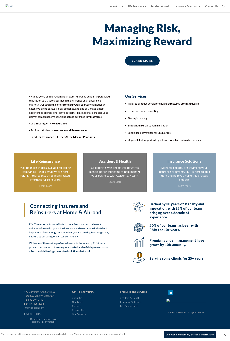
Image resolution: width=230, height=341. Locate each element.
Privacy (28, 313)
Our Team (77, 302)
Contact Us (211, 6)
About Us (115, 6)
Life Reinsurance (137, 6)
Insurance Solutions (186, 6)
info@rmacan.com (34, 307)
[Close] (224, 334)
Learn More (142, 60)
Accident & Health (161, 6)
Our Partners (79, 314)
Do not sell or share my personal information (43, 320)
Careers (76, 306)
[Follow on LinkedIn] (170, 292)
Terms (38, 313)
